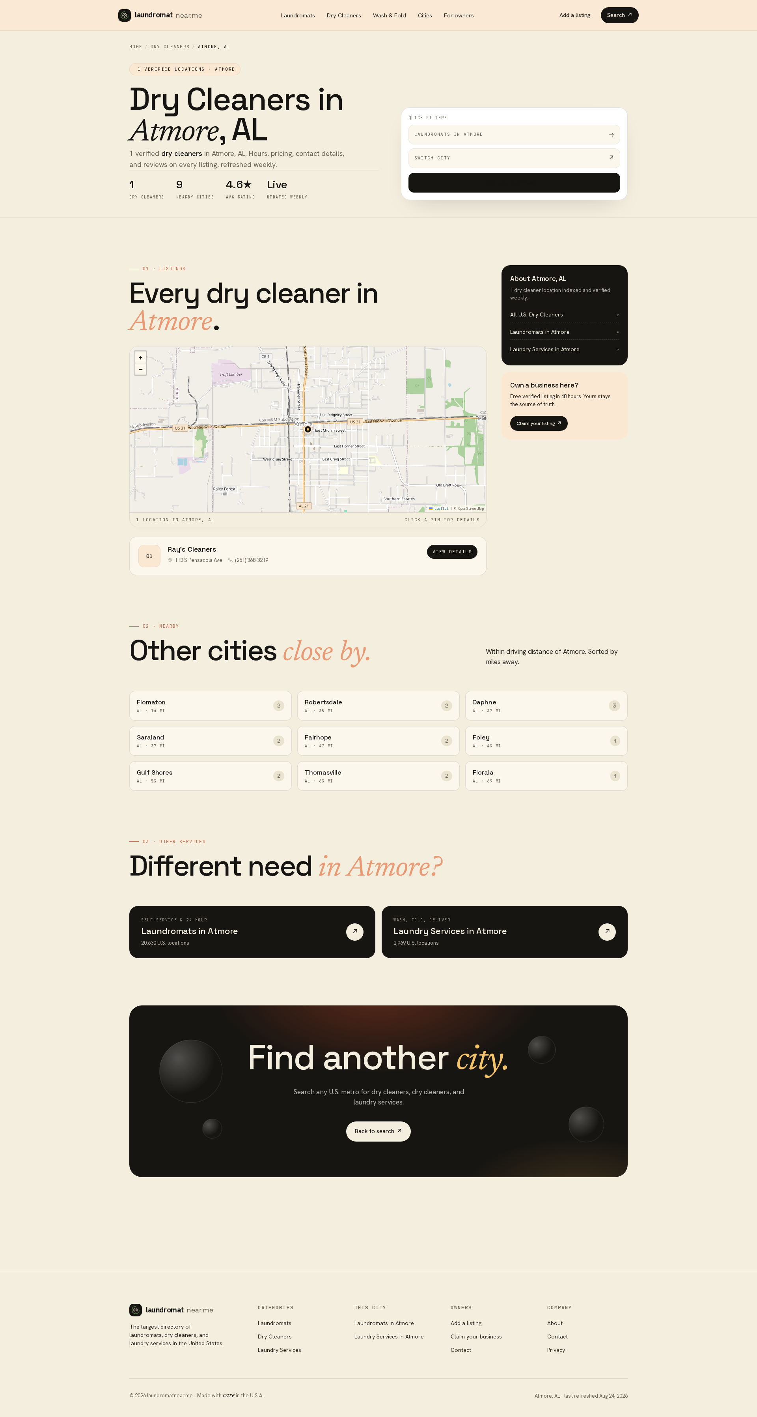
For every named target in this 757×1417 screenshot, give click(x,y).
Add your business (514, 182)
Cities (425, 15)
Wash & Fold (389, 15)
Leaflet (440, 508)
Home (135, 46)
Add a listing (575, 15)
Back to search (378, 1131)
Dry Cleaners (344, 15)
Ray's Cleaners (192, 549)
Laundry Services (279, 1349)
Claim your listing (538, 423)
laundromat (168, 15)
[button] (308, 429)
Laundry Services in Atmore (389, 1336)
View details (452, 551)
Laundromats (298, 15)
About (555, 1323)
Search (619, 15)
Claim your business (476, 1336)
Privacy (556, 1349)
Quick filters (427, 117)
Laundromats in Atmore (384, 1323)
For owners (459, 15)
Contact (461, 1349)
